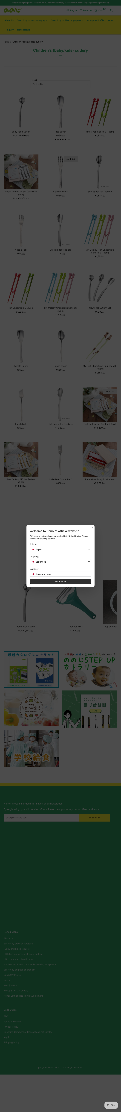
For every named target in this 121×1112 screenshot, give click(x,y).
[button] (60, 549)
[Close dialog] (92, 527)
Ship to (33, 544)
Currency (34, 569)
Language (34, 556)
